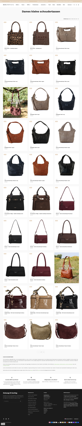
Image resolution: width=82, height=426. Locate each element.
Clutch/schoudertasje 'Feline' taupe (62, 48)
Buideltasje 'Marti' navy (60, 114)
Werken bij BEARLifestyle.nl (33, 409)
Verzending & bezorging (32, 398)
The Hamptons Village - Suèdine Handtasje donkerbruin (40, 213)
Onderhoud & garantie (32, 402)
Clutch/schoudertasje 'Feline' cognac (37, 81)
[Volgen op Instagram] (6, 419)
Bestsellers (59, 4)
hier (38, 370)
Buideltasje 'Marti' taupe (34, 114)
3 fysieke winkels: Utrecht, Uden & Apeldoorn (53, 1)
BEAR (5, 80)
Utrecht (45, 411)
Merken (17, 4)
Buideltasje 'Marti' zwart (34, 147)
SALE (64, 4)
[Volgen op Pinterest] (8, 419)
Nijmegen (45, 409)
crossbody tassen (6, 365)
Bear (31, 370)
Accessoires (43, 4)
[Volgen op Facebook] (3, 419)
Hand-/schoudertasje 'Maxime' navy (11, 180)
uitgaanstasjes (56, 364)
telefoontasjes (62, 364)
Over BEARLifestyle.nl (32, 407)
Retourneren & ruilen (32, 400)
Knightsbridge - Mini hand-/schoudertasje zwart (65, 312)
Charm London (7, 212)
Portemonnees (35, 4)
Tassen (23, 4)
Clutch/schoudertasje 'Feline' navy (11, 81)
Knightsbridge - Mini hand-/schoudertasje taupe (39, 312)
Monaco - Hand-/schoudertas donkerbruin (64, 246)
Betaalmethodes (31, 396)
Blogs (29, 414)
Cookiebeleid (30, 412)
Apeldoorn (46, 410)
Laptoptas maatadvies (32, 403)
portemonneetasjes (68, 364)
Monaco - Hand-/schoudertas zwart (11, 279)
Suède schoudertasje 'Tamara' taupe (37, 345)
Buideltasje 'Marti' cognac (9, 147)
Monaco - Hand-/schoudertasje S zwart (12, 246)
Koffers (28, 4)
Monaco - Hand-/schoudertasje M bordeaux (64, 213)
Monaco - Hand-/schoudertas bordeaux (37, 279)
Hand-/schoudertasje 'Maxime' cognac (37, 180)
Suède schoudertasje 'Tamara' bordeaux (63, 345)
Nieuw (54, 4)
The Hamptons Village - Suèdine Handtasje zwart (14, 213)
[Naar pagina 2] (44, 352)
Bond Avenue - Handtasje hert (36, 48)
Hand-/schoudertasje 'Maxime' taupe (63, 147)
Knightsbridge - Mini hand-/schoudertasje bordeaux (14, 312)
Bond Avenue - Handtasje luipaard (11, 48)
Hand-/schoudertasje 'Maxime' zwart (63, 180)
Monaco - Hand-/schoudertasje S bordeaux (38, 246)
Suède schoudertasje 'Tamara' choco (11, 345)
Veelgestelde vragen (31, 405)
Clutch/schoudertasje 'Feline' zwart (62, 81)
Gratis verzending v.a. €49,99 (31, 1)
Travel (49, 4)
